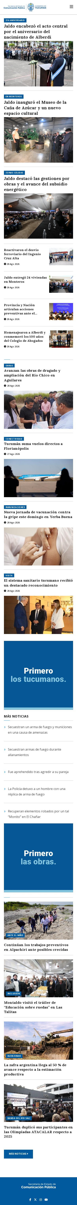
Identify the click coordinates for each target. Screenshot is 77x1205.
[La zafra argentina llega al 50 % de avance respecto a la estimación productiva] (38, 1040)
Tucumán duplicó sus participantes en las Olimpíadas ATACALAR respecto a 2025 (38, 1132)
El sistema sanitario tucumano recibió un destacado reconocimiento (38, 582)
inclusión (14, 993)
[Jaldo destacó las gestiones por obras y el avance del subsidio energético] (38, 216)
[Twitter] (35, 1199)
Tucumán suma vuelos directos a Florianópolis (33, 446)
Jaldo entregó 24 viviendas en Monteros (25, 279)
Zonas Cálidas (14, 172)
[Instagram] (41, 1199)
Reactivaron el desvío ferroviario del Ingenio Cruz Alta (22, 254)
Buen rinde (14, 1056)
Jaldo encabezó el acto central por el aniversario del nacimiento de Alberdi (36, 31)
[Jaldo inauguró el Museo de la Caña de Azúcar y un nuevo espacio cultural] (38, 140)
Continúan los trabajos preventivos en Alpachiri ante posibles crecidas (36, 947)
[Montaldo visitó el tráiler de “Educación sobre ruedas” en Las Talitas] (38, 978)
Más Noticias (18, 1153)
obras (9, 365)
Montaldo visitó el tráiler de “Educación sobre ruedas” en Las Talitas (33, 1007)
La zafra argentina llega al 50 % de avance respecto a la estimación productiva (35, 1069)
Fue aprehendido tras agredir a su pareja (38, 772)
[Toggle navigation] (71, 6)
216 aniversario (15, 20)
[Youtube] (46, 1199)
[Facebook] (30, 1199)
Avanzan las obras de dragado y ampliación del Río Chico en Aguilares (32, 375)
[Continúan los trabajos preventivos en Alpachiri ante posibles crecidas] (38, 921)
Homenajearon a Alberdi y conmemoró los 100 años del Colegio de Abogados (25, 336)
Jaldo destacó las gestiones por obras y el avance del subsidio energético (36, 184)
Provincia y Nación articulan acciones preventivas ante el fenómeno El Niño (19, 309)
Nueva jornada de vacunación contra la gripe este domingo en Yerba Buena (38, 514)
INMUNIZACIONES (15, 507)
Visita (9, 575)
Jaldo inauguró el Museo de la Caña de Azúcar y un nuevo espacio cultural (35, 108)
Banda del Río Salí (19, 1118)
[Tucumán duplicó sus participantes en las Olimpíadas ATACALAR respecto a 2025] (38, 1103)
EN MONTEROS (14, 96)
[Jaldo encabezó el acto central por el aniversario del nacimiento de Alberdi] (38, 63)
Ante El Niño (15, 935)
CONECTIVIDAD (14, 439)
